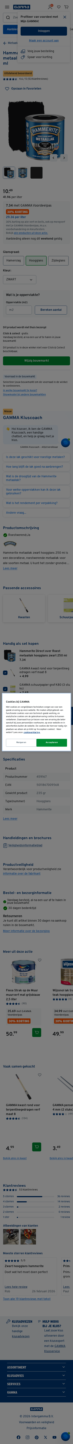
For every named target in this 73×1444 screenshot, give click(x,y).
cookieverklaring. (32, 732)
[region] (36, 722)
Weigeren (21, 742)
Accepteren (52, 742)
